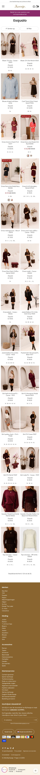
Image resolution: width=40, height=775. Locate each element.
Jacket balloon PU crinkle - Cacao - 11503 (10, 353)
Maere (4, 597)
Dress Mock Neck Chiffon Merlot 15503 (10, 272)
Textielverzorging (7, 679)
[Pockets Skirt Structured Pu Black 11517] (29, 338)
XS (28, 152)
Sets (3, 639)
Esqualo (4, 595)
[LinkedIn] (8, 748)
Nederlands (8, 732)
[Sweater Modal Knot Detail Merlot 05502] (10, 499)
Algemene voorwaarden (10, 685)
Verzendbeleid (5, 755)
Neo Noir (5, 591)
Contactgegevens (15, 755)
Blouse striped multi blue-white (10, 102)
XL (31, 196)
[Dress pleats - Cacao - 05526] (10, 297)
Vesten (4, 630)
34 (7, 152)
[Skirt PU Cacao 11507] (29, 419)
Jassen (4, 637)
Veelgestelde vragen (8, 683)
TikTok (11, 771)
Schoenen (5, 652)
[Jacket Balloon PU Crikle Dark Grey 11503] (29, 297)
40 (11, 70)
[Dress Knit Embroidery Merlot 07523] (29, 171)
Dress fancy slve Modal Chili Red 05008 (30, 143)
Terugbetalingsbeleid (7, 751)
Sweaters (5, 633)
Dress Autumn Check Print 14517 (10, 143)
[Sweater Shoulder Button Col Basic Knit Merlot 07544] (29, 499)
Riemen (4, 648)
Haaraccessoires (7, 657)
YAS (3, 593)
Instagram (21, 770)
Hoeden (4, 661)
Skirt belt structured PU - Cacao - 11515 (10, 394)
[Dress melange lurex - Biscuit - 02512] (10, 216)
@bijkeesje (12, 768)
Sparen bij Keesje (7, 677)
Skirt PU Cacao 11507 (29, 434)
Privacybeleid (17, 751)
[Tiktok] (13, 748)
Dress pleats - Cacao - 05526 (10, 313)
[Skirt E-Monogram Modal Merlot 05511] (29, 379)
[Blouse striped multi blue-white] (10, 86)
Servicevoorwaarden (9, 696)
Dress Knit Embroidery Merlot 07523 (29, 187)
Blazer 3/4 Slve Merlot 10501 (30, 60)
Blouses (4, 635)
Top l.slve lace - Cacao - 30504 (10, 555)
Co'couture (5, 611)
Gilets (4, 628)
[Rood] (28, 155)
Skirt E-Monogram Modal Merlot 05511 (30, 394)
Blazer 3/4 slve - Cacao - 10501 (10, 61)
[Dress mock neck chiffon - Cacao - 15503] (29, 216)
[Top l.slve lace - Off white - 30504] (29, 540)
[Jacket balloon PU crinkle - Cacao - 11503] (10, 338)
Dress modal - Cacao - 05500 (29, 272)
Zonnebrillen (6, 663)
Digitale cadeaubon (8, 688)
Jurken (4, 619)
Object (4, 602)
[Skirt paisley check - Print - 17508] (10, 419)
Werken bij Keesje (7, 692)
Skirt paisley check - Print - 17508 (10, 435)
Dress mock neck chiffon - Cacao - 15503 (29, 231)
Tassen (4, 650)
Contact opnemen (8, 675)
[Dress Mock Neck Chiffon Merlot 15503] (10, 256)
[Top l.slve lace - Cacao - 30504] (10, 540)
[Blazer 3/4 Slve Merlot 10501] (29, 46)
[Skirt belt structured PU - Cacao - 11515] (10, 379)
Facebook (12, 770)
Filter (30, 29)
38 (9, 70)
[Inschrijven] (35, 719)
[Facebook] (2, 748)
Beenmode (5, 655)
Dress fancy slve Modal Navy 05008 (10, 187)
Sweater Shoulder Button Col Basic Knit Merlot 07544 (29, 515)
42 (32, 322)
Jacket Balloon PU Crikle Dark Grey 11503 (30, 313)
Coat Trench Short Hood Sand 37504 (30, 102)
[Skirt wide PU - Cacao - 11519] (29, 460)
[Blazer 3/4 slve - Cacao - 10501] (10, 46)
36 (26, 69)
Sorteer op (11, 29)
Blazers (4, 626)
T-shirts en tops (7, 624)
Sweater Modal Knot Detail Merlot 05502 (10, 515)
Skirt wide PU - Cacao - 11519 (29, 475)
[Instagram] (10, 748)
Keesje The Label (7, 606)
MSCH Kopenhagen (8, 600)
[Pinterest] (5, 748)
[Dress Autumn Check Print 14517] (10, 127)
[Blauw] (31, 155)
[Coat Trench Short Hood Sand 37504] (29, 86)
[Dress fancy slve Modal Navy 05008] (10, 171)
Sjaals (4, 666)
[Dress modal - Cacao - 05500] (29, 256)
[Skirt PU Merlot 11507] (10, 460)
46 (30, 240)
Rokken (4, 622)
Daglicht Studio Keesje (9, 694)
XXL (11, 196)
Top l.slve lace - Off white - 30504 (29, 555)
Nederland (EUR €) (26, 732)
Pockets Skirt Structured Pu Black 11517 (29, 353)
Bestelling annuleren (8, 699)
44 (32, 69)
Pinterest (19, 771)
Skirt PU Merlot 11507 (10, 475)
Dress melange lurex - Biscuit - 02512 (10, 231)
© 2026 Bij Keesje (7, 758)
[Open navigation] (3, 6)
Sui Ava (4, 604)
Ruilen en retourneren (9, 681)
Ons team (5, 690)
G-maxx (4, 608)
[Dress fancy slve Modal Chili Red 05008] (29, 127)
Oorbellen (5, 659)
